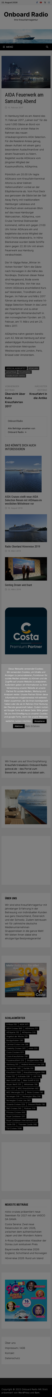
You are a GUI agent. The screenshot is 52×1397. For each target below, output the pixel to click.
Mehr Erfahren (32, 726)
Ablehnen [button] (19, 726)
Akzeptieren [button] (39, 721)
